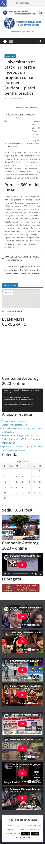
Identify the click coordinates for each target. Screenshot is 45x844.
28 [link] (29, 492)
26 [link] (17, 492)
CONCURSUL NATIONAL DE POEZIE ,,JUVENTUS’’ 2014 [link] (22, 258)
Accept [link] (35, 833)
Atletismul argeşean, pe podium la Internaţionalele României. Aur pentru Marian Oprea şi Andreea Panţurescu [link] (22, 270)
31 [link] (5, 498)
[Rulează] (5, 574)
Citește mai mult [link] (22, 837)
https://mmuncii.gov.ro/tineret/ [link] (22, 32)
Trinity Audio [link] (29, 107)
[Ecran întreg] (39, 574)
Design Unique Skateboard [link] (14, 421)
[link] (3, 3)
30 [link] (40, 492)
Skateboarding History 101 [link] (14, 424)
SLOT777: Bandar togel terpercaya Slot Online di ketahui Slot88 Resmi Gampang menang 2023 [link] (21, 439)
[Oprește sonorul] (35, 574)
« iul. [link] (4, 505)
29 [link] (34, 492)
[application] (22, 400)
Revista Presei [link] (10, 56)
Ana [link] (20, 98)
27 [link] (23, 492)
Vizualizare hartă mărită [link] (12, 311)
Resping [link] (26, 833)
